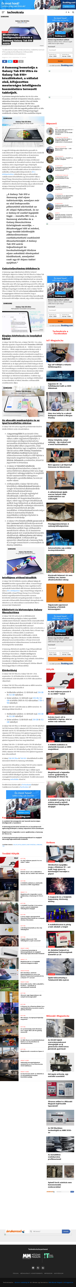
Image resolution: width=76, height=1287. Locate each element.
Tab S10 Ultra (13, 758)
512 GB (12, 695)
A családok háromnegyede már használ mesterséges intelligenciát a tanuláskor (21, 822)
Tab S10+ (23, 758)
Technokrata (26, 785)
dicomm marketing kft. (22, 1282)
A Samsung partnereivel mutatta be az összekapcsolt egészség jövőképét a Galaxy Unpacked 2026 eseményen (23, 827)
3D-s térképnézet (13, 591)
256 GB (40, 692)
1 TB (40, 700)
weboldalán (14, 779)
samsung (39, 844)
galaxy (15, 844)
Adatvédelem (58, 1273)
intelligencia (22, 844)
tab (3, 846)
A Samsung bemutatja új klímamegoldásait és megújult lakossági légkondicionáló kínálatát (22, 838)
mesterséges (31, 844)
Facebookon (24, 787)
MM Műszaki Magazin (55, 1282)
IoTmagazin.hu (68, 1282)
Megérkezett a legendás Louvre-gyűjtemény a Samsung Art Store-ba (22, 833)
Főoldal (16, 1273)
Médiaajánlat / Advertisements (31, 1273)
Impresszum (48, 1273)
